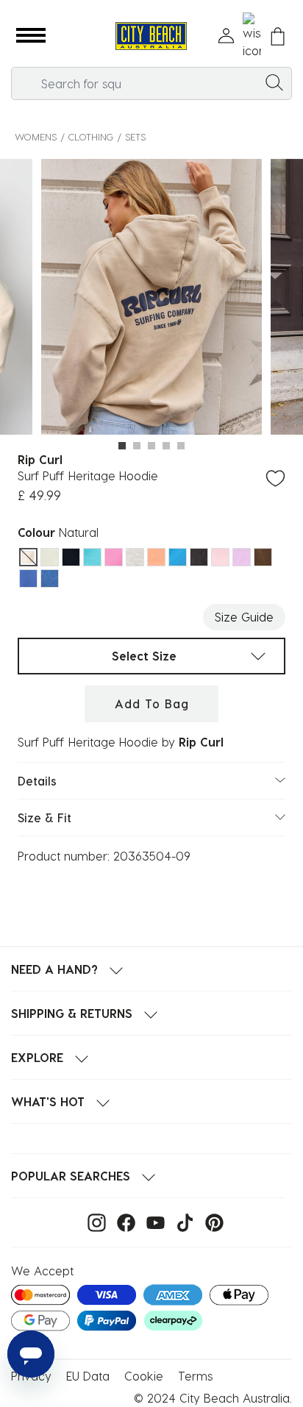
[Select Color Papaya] (156, 557)
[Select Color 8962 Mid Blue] (28, 578)
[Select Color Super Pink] (113, 557)
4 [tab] (166, 445)
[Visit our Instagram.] (93, 1221)
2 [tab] (136, 445)
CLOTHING (90, 136)
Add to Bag (152, 703)
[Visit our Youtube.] (152, 1221)
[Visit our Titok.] (181, 1221)
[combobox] (151, 83)
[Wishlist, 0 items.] (252, 36)
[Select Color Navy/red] (49, 578)
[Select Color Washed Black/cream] (199, 557)
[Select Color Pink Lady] (220, 557)
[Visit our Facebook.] (122, 1221)
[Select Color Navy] (71, 557)
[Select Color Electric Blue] (92, 557)
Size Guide (244, 617)
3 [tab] (151, 445)
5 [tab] (181, 445)
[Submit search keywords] (274, 81)
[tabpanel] (151, 299)
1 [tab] (122, 445)
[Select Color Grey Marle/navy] (135, 557)
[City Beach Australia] (151, 36)
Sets (135, 136)
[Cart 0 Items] (277, 36)
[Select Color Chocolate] (263, 557)
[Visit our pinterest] (211, 1221)
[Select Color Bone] (49, 557)
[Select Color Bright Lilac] (241, 557)
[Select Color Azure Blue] (177, 557)
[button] (31, 36)
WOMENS (36, 136)
